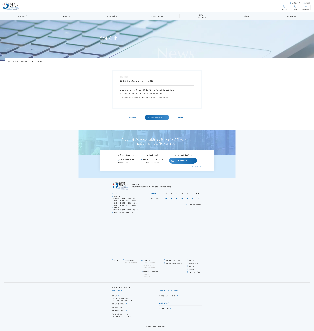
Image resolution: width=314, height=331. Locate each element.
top (9, 61)
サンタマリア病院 (164, 308)
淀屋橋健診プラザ (117, 307)
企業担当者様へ (198, 166)
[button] (295, 7)
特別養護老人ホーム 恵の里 (167, 296)
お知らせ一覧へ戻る (157, 118)
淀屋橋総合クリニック (118, 310)
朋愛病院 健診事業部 (118, 304)
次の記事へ (181, 117)
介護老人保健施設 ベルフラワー (121, 314)
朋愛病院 (114, 296)
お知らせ (15, 61)
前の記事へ (133, 117)
